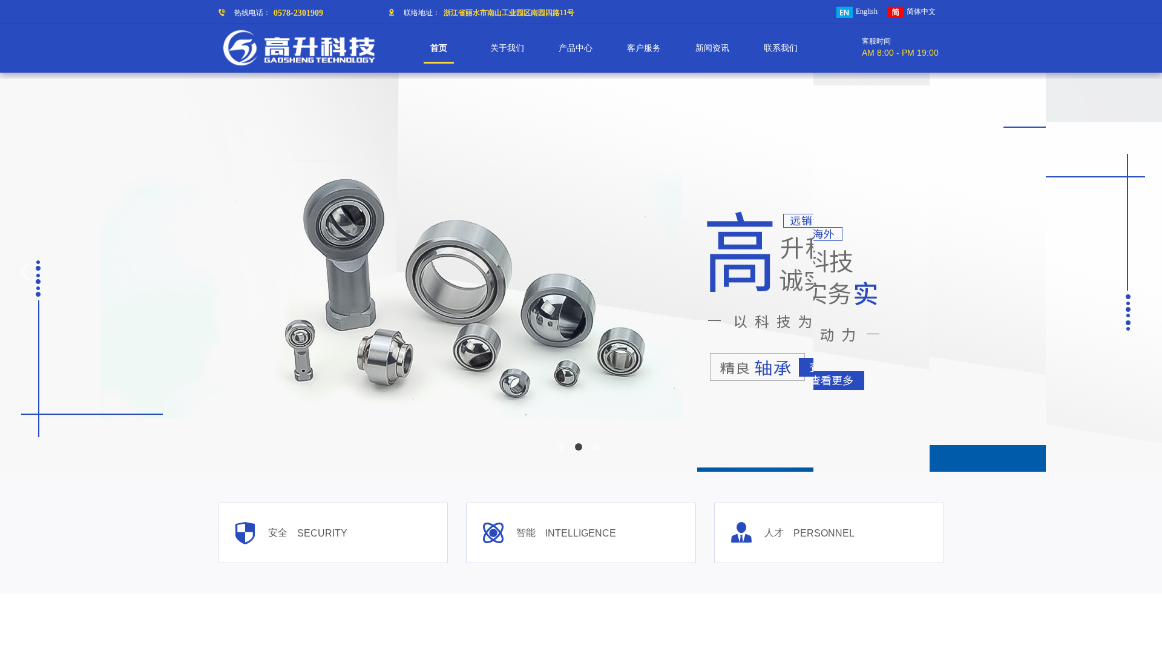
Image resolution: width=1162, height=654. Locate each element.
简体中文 (921, 11)
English (867, 11)
